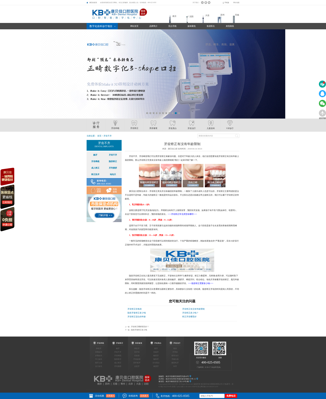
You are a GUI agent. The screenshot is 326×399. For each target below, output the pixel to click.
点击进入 (110, 396)
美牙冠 (137, 352)
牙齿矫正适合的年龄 (136, 317)
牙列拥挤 (113, 168)
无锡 (237, 15)
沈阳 (191, 16)
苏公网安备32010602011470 (207, 387)
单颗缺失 (98, 352)
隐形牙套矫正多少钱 (136, 313)
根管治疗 (175, 356)
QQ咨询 (95, 190)
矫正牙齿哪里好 (189, 317)
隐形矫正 (113, 161)
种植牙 (98, 348)
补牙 (175, 366)
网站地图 (236, 2)
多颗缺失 (98, 356)
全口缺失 (98, 366)
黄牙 (156, 348)
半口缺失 (98, 359)
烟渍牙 (156, 366)
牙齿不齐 (113, 155)
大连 (207, 15)
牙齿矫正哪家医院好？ (140, 327)
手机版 (227, 2)
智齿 (175, 348)
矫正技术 (95, 174)
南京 (174, 16)
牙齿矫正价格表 (134, 309)
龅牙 (95, 155)
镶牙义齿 (98, 363)
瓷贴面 (137, 356)
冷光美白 (156, 363)
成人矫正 (95, 168)
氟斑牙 (156, 356)
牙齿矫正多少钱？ (190, 313)
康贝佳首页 (93, 2)
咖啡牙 (156, 359)
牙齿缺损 (136, 359)
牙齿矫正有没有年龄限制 (193, 309)
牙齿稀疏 (95, 161)
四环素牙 (136, 363)
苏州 (222, 15)
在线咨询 (113, 190)
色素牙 (156, 352)
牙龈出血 (175, 359)
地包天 (113, 174)
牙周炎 (175, 352)
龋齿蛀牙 (175, 363)
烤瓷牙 (137, 348)
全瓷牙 (137, 366)
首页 (99, 136)
